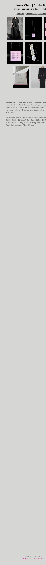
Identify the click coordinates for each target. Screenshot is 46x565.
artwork (15, 9)
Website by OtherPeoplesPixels (33, 558)
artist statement (27, 9)
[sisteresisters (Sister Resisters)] (15, 28)
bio (37, 9)
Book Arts (19, 13)
